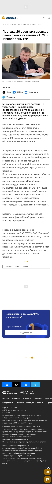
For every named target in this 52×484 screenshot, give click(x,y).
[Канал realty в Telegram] (35, 384)
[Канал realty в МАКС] (7, 384)
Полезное (38, 399)
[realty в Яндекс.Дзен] (16, 384)
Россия (25, 266)
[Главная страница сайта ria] (2, 17)
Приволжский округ (11, 266)
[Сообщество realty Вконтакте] (25, 384)
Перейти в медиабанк (32, 81)
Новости (5, 399)
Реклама (20, 403)
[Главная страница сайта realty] (14, 17)
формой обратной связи (25, 453)
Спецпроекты (8, 403)
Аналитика (16, 399)
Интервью (27, 399)
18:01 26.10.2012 (9, 24)
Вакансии (6, 413)
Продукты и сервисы (35, 403)
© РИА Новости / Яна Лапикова (12, 81)
